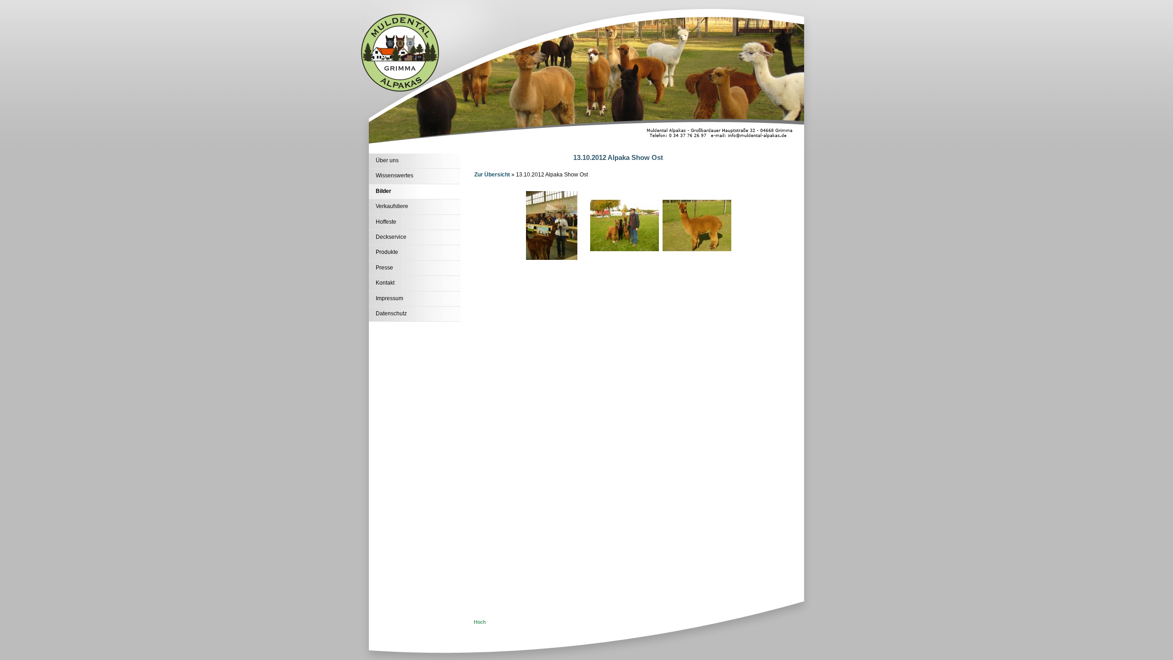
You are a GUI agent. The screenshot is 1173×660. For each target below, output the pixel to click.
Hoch (480, 622)
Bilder (383, 191)
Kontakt (385, 283)
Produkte (387, 252)
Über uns (387, 160)
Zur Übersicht (492, 174)
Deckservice (391, 237)
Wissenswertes (394, 175)
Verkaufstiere (392, 206)
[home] (400, 90)
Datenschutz (391, 313)
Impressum (389, 298)
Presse (384, 267)
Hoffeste (386, 222)
